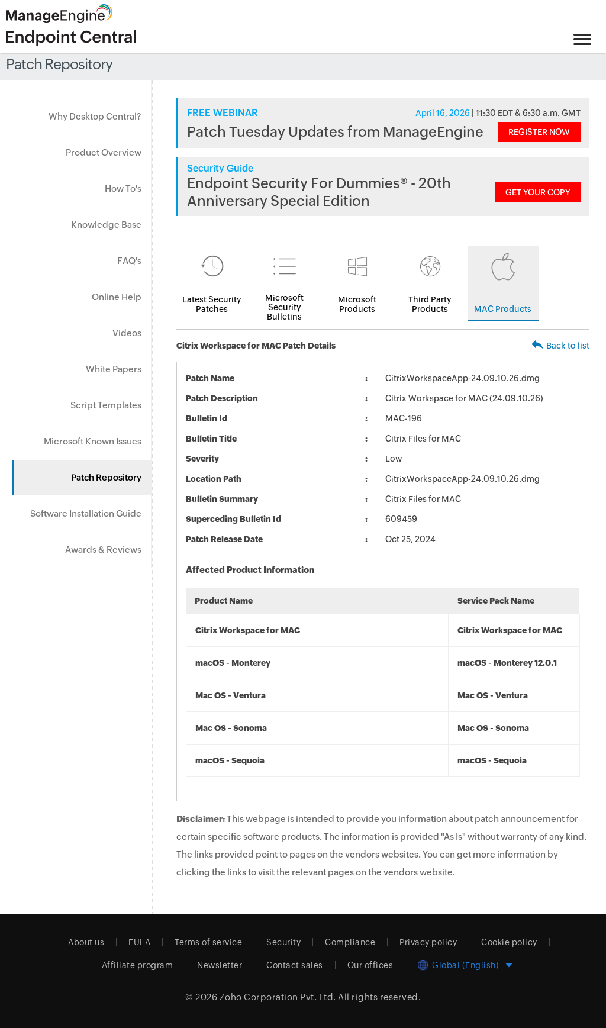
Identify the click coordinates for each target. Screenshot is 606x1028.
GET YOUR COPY (537, 192)
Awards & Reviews (103, 549)
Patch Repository (106, 477)
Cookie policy (509, 942)
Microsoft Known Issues (92, 441)
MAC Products (502, 309)
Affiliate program (137, 965)
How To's (123, 188)
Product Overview (103, 152)
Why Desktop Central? (95, 116)
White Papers (113, 369)
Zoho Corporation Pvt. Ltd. (278, 997)
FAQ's (129, 261)
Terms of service (208, 942)
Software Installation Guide (85, 513)
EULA (139, 942)
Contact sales (294, 965)
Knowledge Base (106, 225)
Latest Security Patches (211, 304)
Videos (126, 333)
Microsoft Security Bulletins (284, 307)
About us (86, 942)
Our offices (370, 965)
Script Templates (105, 405)
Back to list (567, 345)
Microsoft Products (357, 304)
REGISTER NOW (539, 132)
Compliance (350, 942)
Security (283, 942)
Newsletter (219, 965)
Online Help (116, 297)
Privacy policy (428, 942)
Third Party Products (430, 304)
